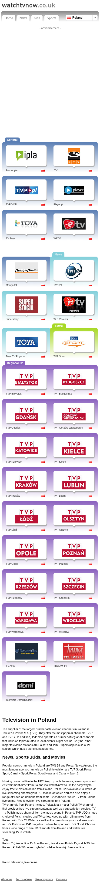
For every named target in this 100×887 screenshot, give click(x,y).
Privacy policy (44, 879)
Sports (51, 18)
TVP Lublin (59, 495)
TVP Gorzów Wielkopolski (68, 427)
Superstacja (12, 319)
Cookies (61, 879)
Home (9, 18)
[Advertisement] (50, 81)
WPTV (57, 238)
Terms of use (24, 879)
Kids (37, 18)
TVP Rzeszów (14, 597)
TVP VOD (11, 204)
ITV (55, 170)
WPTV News (60, 319)
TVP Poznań (60, 563)
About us (6, 879)
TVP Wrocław (61, 631)
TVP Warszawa (14, 631)
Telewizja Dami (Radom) (19, 699)
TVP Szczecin (61, 597)
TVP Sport (59, 356)
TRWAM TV (60, 665)
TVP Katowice (14, 461)
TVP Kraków (13, 495)
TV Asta (10, 665)
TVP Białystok (14, 393)
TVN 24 (57, 285)
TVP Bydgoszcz (62, 393)
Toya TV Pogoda (15, 356)
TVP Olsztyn (60, 529)
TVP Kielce (59, 461)
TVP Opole (12, 563)
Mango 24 (11, 285)
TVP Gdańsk (13, 427)
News (23, 18)
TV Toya (10, 238)
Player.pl (58, 204)
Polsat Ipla (11, 170)
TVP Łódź (11, 529)
